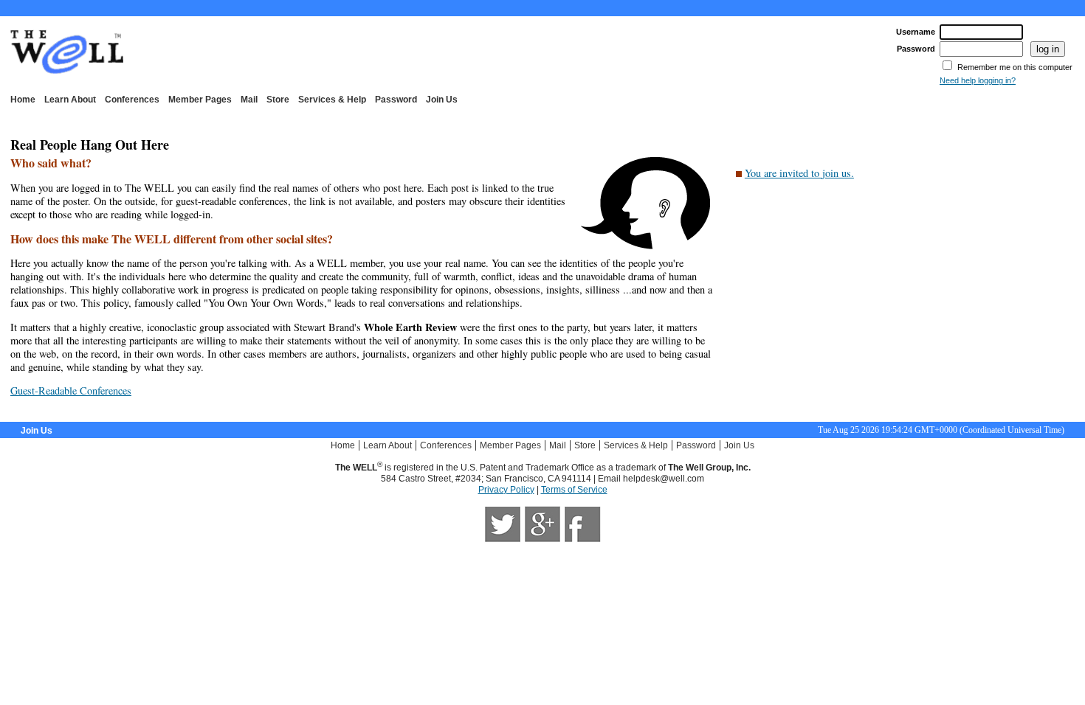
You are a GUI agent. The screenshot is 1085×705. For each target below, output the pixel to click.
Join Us (442, 99)
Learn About (70, 99)
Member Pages (200, 99)
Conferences (132, 99)
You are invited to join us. (799, 173)
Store (277, 99)
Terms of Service (574, 490)
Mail (249, 99)
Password (396, 99)
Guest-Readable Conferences (70, 390)
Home (22, 99)
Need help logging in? (978, 80)
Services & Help (332, 99)
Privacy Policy (506, 490)
